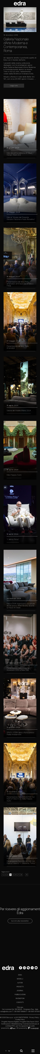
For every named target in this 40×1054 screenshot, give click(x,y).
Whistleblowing (16, 1024)
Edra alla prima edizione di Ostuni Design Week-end (19, 154)
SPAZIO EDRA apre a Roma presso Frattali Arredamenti (20, 733)
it (6, 1051)
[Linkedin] (32, 968)
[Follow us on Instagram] (25, 968)
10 (26, 874)
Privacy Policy (34, 1017)
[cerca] (21, 1051)
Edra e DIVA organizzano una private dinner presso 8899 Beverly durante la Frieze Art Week (21, 606)
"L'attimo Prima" (13, 539)
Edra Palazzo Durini (14, 475)
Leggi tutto (14, 85)
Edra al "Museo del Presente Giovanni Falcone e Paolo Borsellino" (21, 218)
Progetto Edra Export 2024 (29, 1022)
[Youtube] (36, 968)
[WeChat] (28, 968)
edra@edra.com (6, 1011)
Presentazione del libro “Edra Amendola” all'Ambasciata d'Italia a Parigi (20, 284)
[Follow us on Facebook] (21, 968)
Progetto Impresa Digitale (10, 1022)
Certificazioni (5, 1024)
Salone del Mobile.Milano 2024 (19, 410)
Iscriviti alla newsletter (20, 921)
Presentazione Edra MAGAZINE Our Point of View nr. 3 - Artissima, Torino (21, 862)
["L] (20, 543)
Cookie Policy (20, 1019)
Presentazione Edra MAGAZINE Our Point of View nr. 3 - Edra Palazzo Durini (21, 799)
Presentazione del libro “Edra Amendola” (18, 347)
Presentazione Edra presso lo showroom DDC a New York (18, 669)
